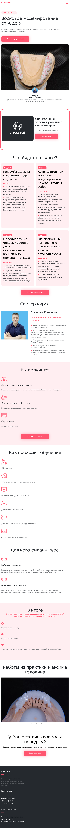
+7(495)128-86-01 (7, 803)
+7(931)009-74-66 (7, 801)
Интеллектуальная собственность (13, 821)
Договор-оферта (7, 819)
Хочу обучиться (46, 136)
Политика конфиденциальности (12, 817)
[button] (3, 699)
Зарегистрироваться (15, 39)
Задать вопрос (35, 753)
